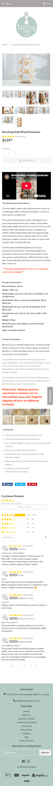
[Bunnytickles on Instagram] (28, 761)
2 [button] (18, 665)
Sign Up (45, 752)
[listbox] (26, 397)
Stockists (26, 733)
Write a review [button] (24, 507)
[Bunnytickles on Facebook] (23, 761)
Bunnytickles (30, 767)
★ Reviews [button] (50, 396)
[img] (15, 546)
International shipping (26, 722)
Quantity (6, 148)
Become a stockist (26, 718)
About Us (26, 715)
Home (4, 45)
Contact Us (26, 726)
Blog (27, 737)
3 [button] (24, 665)
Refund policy (26, 729)
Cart (48, 3)
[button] (8, 136)
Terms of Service (26, 740)
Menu (8, 3)
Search (26, 711)
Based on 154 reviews (11, 503)
